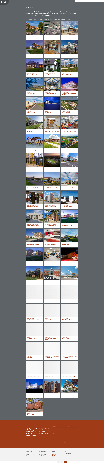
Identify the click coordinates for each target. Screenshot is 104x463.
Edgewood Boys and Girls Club (50, 93)
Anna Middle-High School (31, 37)
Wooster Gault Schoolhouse (50, 376)
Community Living (39, 19)
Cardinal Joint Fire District (32, 74)
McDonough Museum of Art (67, 206)
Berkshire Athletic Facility (67, 37)
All (26, 19)
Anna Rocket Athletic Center (50, 37)
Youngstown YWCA (30, 414)
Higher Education (57, 19)
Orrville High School (65, 244)
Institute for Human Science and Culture (52, 131)
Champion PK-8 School (66, 74)
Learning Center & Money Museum (33, 168)
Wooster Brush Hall (48, 357)
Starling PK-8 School (31, 338)
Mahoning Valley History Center (50, 206)
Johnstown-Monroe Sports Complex (69, 150)
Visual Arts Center (65, 338)
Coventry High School (31, 93)
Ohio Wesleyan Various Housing (51, 244)
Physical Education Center (49, 263)
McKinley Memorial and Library (33, 225)
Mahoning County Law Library (32, 206)
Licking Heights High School (67, 168)
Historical (63, 19)
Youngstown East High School (32, 395)
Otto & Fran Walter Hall (31, 263)
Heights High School (66, 112)
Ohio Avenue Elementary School (33, 244)
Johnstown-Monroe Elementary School (69, 131)
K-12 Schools (68, 19)
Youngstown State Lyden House (50, 395)
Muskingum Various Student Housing (51, 225)
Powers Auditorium (65, 263)
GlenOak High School (48, 112)
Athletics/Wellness (32, 19)
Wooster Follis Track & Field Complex (34, 376)
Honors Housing (30, 131)
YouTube (53, 456)
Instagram (54, 454)
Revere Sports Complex (31, 300)
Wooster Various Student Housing (68, 376)
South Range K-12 (48, 319)
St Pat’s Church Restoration (67, 319)
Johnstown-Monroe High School (33, 150)
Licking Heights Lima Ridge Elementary (34, 187)
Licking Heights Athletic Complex (51, 168)
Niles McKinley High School (67, 225)
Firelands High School (31, 112)
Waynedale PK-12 (30, 357)
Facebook (53, 453)
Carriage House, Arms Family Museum (52, 74)
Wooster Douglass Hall (66, 357)
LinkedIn (53, 455)
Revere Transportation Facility (50, 300)
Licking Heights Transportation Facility (52, 187)
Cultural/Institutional (48, 19)
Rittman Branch (65, 300)
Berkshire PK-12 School (31, 55)
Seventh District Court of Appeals (33, 319)
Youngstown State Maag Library (68, 395)
